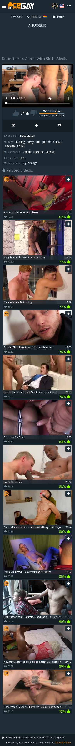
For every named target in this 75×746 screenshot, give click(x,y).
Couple (27, 152)
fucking (20, 142)
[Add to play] (36, 126)
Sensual (50, 152)
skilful (20, 145)
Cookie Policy (63, 742)
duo (38, 142)
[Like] (16, 113)
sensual (58, 142)
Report (59, 126)
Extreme (38, 152)
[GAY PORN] (55, 6)
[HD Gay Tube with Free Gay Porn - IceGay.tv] (21, 6)
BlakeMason (27, 135)
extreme (10, 145)
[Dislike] (33, 113)
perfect (46, 142)
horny (30, 142)
